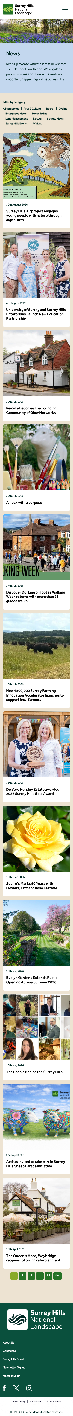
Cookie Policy (54, 1401)
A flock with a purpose (24, 502)
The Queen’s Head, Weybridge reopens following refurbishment (33, 1258)
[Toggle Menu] (65, 9)
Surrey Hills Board (13, 1359)
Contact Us (9, 1351)
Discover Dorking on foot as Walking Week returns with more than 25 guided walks (35, 596)
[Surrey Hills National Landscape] (18, 9)
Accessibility (19, 1401)
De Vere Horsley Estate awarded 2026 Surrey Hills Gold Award (32, 791)
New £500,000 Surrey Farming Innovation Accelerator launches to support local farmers (35, 695)
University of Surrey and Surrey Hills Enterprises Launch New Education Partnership (36, 314)
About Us (8, 1342)
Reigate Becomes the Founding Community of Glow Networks (31, 410)
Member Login (11, 1375)
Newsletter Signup (14, 1367)
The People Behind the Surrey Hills (34, 1072)
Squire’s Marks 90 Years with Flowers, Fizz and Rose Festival (31, 885)
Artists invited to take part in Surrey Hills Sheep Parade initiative (35, 1164)
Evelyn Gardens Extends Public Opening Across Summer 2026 (31, 980)
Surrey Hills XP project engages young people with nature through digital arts (34, 215)
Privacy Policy (36, 1401)
